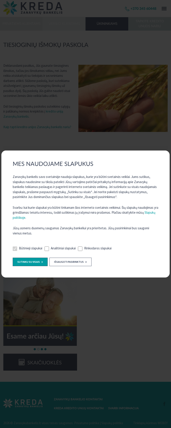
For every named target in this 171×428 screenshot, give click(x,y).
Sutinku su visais (28, 261)
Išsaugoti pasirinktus (69, 261)
